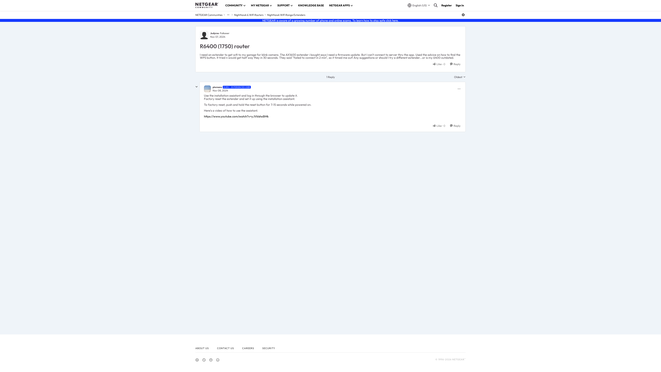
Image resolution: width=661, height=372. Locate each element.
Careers (248, 348)
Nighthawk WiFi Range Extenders (286, 15)
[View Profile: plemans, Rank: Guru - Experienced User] (207, 88)
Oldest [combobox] (460, 77)
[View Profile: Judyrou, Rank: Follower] (204, 35)
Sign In (460, 5)
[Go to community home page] (206, 5)
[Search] (436, 5)
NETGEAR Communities (208, 15)
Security (268, 348)
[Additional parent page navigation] (228, 14)
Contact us (225, 348)
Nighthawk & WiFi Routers (248, 15)
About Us (202, 348)
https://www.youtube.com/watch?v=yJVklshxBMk (236, 116)
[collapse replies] (197, 87)
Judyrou (214, 33)
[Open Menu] (463, 14)
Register (446, 5)
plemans (217, 87)
